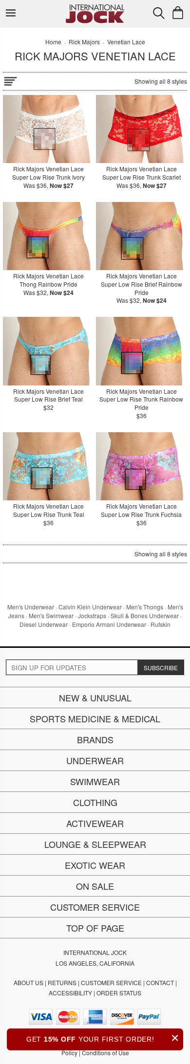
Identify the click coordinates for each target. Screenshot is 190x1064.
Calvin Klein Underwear (90, 607)
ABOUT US (28, 982)
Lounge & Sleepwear (95, 844)
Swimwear (95, 781)
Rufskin (161, 624)
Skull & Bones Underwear (145, 615)
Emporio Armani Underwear (109, 624)
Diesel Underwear (43, 624)
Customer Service (95, 906)
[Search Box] (159, 13)
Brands (95, 739)
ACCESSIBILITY (70, 993)
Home (53, 41)
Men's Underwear (30, 607)
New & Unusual (95, 697)
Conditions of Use (105, 1052)
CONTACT (160, 982)
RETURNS (62, 982)
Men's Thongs (144, 607)
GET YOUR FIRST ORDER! (102, 1038)
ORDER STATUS (118, 993)
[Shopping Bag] (177, 12)
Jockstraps (92, 615)
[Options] (10, 79)
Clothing (95, 802)
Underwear (95, 760)
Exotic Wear (95, 865)
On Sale (95, 886)
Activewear (95, 823)
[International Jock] (95, 7)
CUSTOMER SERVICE (111, 982)
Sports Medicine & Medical (95, 718)
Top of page (95, 927)
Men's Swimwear (51, 615)
